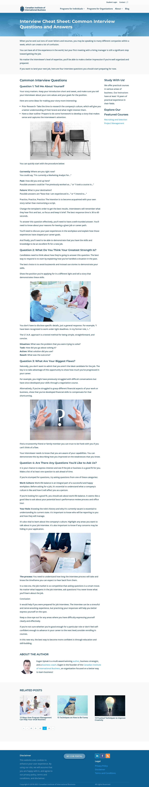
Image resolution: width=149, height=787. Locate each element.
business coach (49, 664)
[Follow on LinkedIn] (97, 756)
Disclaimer (100, 769)
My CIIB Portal (74, 756)
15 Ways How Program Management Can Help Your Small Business (36, 718)
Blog (127, 8)
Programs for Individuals (71, 8)
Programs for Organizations (100, 8)
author (76, 661)
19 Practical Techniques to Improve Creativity (110, 719)
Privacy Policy (101, 765)
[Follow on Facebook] (102, 756)
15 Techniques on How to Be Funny (72, 717)
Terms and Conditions (105, 773)
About (118, 8)
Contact (122, 2)
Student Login (111, 2)
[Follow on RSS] (108, 756)
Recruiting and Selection (115, 119)
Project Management (114, 123)
